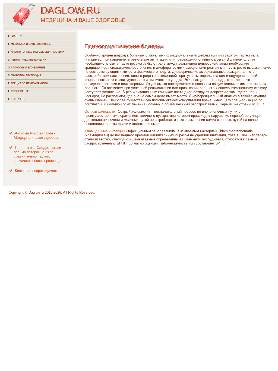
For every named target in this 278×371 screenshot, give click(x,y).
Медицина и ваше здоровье (31, 44)
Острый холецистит (100, 111)
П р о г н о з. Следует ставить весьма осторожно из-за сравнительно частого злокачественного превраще (39, 154)
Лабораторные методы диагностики (37, 52)
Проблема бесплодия (26, 75)
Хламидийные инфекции (104, 131)
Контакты (18, 99)
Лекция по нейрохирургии (29, 83)
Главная (17, 36)
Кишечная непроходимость (37, 171)
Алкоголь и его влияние (28, 67)
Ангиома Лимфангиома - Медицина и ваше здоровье (36, 135)
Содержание (20, 91)
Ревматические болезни (28, 59)
